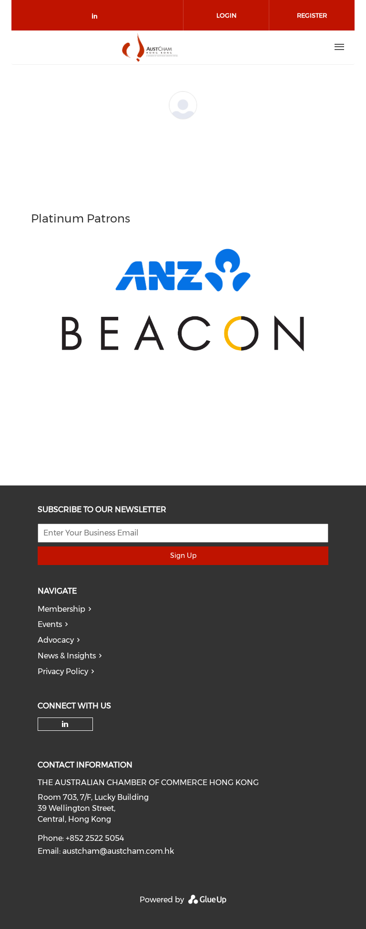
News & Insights (67, 655)
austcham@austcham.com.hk (118, 851)
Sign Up (183, 555)
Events (50, 624)
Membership (61, 609)
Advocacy (56, 640)
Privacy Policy (63, 671)
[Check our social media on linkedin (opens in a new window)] (97, 17)
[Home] (150, 47)
